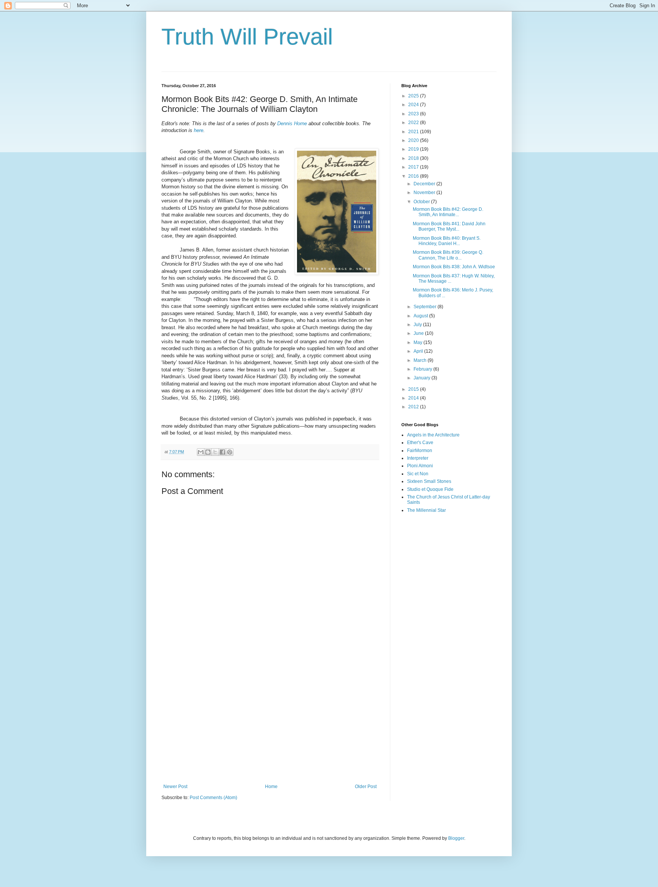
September (426, 306)
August (421, 315)
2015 (414, 389)
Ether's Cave (420, 442)
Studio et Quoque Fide (430, 489)
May (418, 342)
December (425, 183)
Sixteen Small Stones (429, 481)
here (198, 130)
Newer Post (175, 786)
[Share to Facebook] (222, 452)
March (421, 360)
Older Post (366, 786)
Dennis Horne (292, 123)
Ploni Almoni (420, 465)
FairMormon (419, 450)
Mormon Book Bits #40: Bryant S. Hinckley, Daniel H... (447, 241)
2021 (414, 131)
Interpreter (417, 458)
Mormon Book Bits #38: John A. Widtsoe (454, 266)
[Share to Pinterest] (229, 452)
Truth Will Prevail (247, 36)
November (425, 192)
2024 (414, 104)
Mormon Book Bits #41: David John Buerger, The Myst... (449, 226)
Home (271, 786)
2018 (414, 158)
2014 (414, 398)
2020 (414, 140)
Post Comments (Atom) (213, 797)
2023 (414, 113)
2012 (414, 406)
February (423, 369)
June (419, 333)
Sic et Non (417, 473)
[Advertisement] (270, 721)
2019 (414, 149)
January (422, 378)
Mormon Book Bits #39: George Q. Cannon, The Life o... (448, 255)
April (419, 351)
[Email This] (200, 452)
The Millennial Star (426, 510)
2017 (414, 167)
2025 (414, 96)
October (422, 201)
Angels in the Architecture (433, 435)
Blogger (456, 838)
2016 (414, 176)
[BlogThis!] (208, 452)
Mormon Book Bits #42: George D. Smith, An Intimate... (448, 212)
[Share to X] (215, 452)
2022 (414, 122)
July (418, 324)
